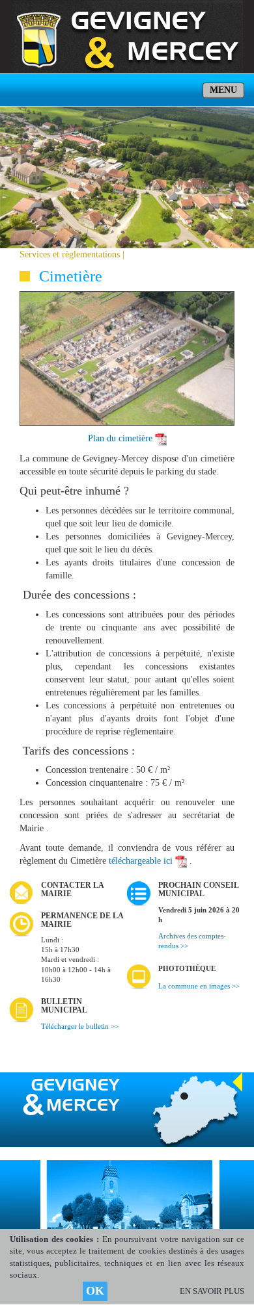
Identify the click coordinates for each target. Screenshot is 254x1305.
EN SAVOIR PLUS (212, 1291)
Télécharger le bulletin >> (80, 1026)
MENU (223, 90)
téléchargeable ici (141, 861)
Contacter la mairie (72, 889)
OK (95, 1290)
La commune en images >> (199, 986)
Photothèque (187, 968)
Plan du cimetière (120, 438)
